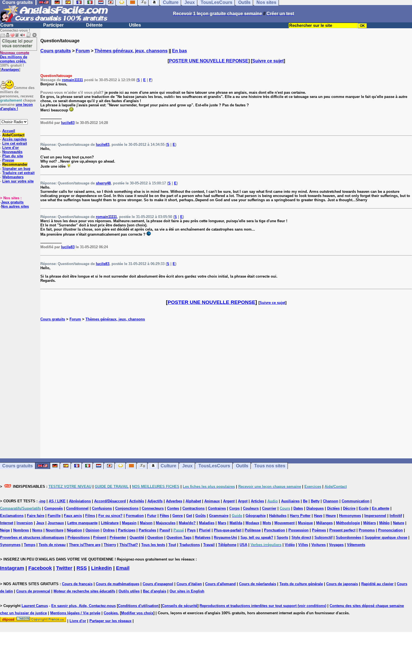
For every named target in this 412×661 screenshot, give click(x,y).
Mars (222, 523)
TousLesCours (214, 465)
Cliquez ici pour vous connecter (17, 43)
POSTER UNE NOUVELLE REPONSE (208, 60)
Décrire (349, 508)
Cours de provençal (33, 591)
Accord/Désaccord (110, 501)
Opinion (92, 530)
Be (305, 501)
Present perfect (342, 530)
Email (122, 568)
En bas (179, 50)
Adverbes (174, 501)
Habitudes (277, 516)
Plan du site (12, 156)
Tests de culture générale (301, 584)
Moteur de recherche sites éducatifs (84, 591)
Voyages (336, 545)
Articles (257, 501)
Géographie (256, 516)
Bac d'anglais (154, 591)
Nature (398, 523)
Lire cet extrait (14, 143)
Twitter (64, 568)
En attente (380, 508)
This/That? (128, 545)
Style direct (301, 537)
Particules (147, 530)
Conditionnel (77, 508)
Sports (282, 537)
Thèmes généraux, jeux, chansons (131, 50)
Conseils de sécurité (179, 606)
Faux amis (73, 516)
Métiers (369, 523)
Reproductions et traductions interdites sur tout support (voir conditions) (263, 606)
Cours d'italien (189, 584)
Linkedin (101, 568)
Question (155, 537)
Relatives (202, 537)
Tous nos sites (269, 465)
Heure (331, 516)
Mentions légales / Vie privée (75, 613)
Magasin (129, 523)
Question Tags (178, 537)
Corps (234, 508)
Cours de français (77, 584)
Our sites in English (187, 591)
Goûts (200, 516)
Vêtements (356, 545)
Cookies (111, 613)
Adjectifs (155, 501)
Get (189, 516)
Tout (172, 545)
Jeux (187, 465)
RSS (82, 568)
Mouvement (284, 523)
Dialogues (315, 508)
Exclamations (12, 516)
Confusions (102, 508)
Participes (126, 530)
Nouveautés (12, 152)
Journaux (56, 523)
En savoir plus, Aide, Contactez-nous (83, 606)
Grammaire (218, 516)
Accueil (8, 131)
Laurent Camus (35, 606)
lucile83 (68, 123)
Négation (74, 530)
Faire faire (35, 516)
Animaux (212, 501)
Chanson (330, 501)
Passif (164, 530)
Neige (5, 530)
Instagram (12, 568)
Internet (6, 523)
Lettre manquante (82, 523)
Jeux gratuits (12, 202)
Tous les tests (153, 545)
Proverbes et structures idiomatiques (32, 537)
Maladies (206, 523)
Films (90, 516)
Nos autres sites (15, 206)
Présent (99, 537)
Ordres (109, 530)
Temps (29, 545)
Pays (191, 530)
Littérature (110, 523)
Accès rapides (14, 139)
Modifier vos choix (137, 613)
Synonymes (10, 545)
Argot (242, 501)
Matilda (236, 523)
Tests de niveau (52, 545)
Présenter (118, 537)
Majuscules (165, 523)
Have (318, 516)
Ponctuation (274, 530)
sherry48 (103, 183)
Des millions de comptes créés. (14, 57)
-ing (42, 501)
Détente (94, 25)
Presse (8, 160)
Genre (177, 516)
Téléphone (227, 545)
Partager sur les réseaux (110, 621)
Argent (229, 501)
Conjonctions (126, 508)
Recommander (14, 164)
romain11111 (72, 80)
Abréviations (80, 501)
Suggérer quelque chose (386, 537)
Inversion (25, 523)
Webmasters (13, 177)
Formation (135, 516)
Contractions (193, 508)
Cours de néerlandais (257, 584)
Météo (384, 523)
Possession (298, 530)
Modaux (252, 523)
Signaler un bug (16, 169)
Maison (146, 523)
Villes (303, 545)
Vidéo (290, 545)
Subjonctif (323, 537)
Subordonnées (348, 537)
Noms (37, 530)
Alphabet (193, 501)
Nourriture (54, 530)
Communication (355, 501)
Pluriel (204, 530)
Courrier (269, 508)
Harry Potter (300, 516)
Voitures (318, 545)
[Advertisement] (226, 390)
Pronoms (367, 530)
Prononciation (390, 530)
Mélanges (324, 523)
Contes (173, 508)
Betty (315, 501)
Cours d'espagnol (158, 584)
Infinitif (396, 516)
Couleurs (251, 508)
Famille (54, 516)
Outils (242, 465)
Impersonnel (375, 516)
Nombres (21, 530)
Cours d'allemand (220, 584)
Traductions (189, 545)
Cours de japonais (342, 584)
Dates (298, 508)
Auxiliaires (290, 501)
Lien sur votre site (18, 181)
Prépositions (79, 537)
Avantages (10, 69)
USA (243, 545)
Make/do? (187, 523)
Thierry (110, 545)
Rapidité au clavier (377, 584)
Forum (83, 50)
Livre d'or (10, 148)
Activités (136, 501)
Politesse (253, 530)
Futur (151, 516)
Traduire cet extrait (18, 173)
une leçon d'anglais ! (16, 106)
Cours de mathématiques (117, 584)
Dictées (333, 508)
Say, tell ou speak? (256, 537)
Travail (209, 545)
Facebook (40, 568)
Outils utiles (129, 591)
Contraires (217, 508)
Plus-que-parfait (227, 530)
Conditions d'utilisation (138, 606)
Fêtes (164, 516)
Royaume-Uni (225, 537)
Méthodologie (348, 523)
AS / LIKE (57, 501)
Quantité (136, 537)
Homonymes (350, 516)
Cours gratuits (55, 50)
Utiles (135, 25)
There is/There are (84, 545)
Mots (267, 523)
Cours (6, 25)
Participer (53, 25)
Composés (53, 508)
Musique (305, 523)
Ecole (364, 508)
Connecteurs (153, 508)
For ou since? (110, 516)
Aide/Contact (13, 135)
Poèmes (319, 530)
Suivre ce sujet (268, 60)
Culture (168, 465)
